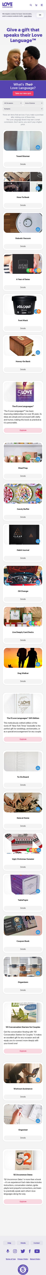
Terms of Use (11, 1259)
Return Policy (35, 1259)
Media (23, 1243)
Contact (37, 1243)
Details (23, 164)
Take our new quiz (23, 93)
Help (9, 1243)
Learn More (28, 16)
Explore (23, 430)
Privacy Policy (23, 1259)
